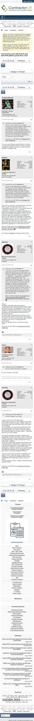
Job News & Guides (17, 566)
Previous (21, 61)
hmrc (16, 697)
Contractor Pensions (17, 623)
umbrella (23, 701)
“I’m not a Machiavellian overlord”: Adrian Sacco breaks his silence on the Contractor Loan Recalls (17, 669)
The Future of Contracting (13, 24)
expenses (27, 695)
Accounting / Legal (11, 23)
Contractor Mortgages (17, 615)
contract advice (21, 695)
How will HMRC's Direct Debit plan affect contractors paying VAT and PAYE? (17, 658)
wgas (27, 701)
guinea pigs (12, 697)
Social (14, 26)
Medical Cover (17, 624)
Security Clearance (17, 587)
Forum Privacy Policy (9, 41)
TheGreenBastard (7, 97)
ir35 (19, 697)
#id (31, 119)
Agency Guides (17, 593)
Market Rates (17, 586)
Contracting (4, 21)
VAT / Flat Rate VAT (17, 564)
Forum (6, 30)
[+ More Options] (29, 152)
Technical (29, 24)
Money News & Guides (17, 568)
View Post (23, 123)
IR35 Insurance (17, 613)
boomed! (11, 695)
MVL (17, 577)
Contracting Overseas (17, 574)
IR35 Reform (22, 24)
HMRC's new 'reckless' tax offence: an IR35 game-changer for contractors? (17, 663)
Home (17, 546)
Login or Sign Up (27, 1)
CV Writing (17, 591)
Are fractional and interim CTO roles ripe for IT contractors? (17, 679)
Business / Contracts (21, 21)
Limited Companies (17, 559)
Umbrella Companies (21, 23)
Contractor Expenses (17, 579)
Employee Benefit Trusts (17, 553)
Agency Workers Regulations (17, 555)
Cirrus (4, 345)
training (13, 701)
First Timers (17, 549)
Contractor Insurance (17, 610)
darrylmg (5, 242)
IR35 (13, 551)
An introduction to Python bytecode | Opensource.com (16, 227)
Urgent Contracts (17, 584)
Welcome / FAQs (7, 26)
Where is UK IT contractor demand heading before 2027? (17, 684)
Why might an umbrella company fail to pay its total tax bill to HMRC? (17, 648)
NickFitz (4, 157)
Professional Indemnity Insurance (17, 611)
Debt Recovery (17, 621)
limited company (24, 697)
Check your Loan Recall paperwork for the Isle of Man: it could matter (17, 639)
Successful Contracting (17, 572)
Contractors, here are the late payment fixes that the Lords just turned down (17, 653)
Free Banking (17, 617)
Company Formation (17, 619)
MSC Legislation (17, 557)
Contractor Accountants (17, 628)
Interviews (17, 589)
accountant (4, 695)
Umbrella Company (17, 562)
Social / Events (26, 26)
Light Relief (19, 26)
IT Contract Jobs (17, 582)
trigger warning (18, 701)
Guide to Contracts (17, 570)
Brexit (14, 21)
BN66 (20, 551)
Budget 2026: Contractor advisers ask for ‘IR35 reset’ (17, 644)
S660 (16, 551)
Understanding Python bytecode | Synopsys (17, 298)
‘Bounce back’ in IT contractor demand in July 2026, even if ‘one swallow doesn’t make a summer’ (17, 674)
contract (15, 695)
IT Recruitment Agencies (17, 630)
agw (8, 695)
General (10, 21)
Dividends (17, 560)
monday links (11, 699)
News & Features (17, 547)
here (18, 47)
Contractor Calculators (17, 575)
